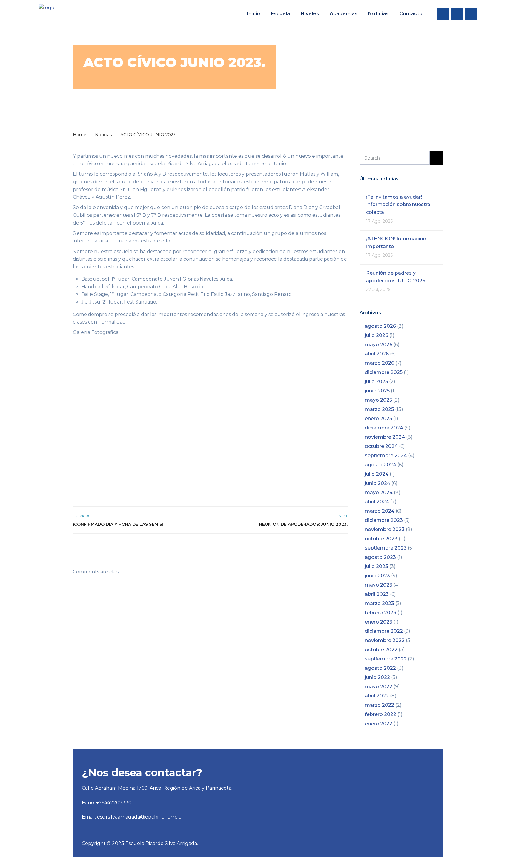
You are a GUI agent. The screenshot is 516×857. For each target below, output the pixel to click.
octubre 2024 (381, 446)
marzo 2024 (379, 511)
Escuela (280, 13)
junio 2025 (377, 391)
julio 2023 (376, 566)
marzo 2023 (379, 603)
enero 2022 (378, 723)
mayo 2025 (378, 400)
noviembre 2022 (385, 640)
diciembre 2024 (384, 428)
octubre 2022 (381, 649)
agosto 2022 (380, 668)
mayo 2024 (379, 492)
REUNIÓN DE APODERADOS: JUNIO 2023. (303, 524)
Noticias (378, 13)
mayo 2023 (378, 585)
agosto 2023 (380, 557)
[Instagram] (457, 14)
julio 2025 (376, 381)
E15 (168, 98)
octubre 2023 (381, 539)
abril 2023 (377, 594)
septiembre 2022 (386, 659)
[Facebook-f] (443, 14)
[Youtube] (471, 14)
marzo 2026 (379, 363)
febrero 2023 (380, 612)
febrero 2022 (380, 714)
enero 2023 (378, 622)
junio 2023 (377, 575)
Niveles (310, 13)
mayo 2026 (378, 344)
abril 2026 (377, 354)
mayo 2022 (378, 686)
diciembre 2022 (384, 631)
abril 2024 (377, 502)
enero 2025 (378, 418)
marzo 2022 (379, 705)
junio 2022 (377, 677)
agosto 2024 (380, 465)
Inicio (253, 13)
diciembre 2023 (384, 520)
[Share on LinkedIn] (343, 546)
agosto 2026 (380, 326)
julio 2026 (376, 335)
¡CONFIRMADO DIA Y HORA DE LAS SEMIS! (118, 524)
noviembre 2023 (385, 529)
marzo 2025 (379, 409)
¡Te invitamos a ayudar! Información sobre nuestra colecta (398, 204)
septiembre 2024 (386, 455)
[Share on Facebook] (324, 546)
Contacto (411, 13)
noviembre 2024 (385, 437)
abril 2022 (377, 696)
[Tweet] (330, 546)
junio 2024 (377, 483)
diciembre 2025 (384, 372)
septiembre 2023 (386, 548)
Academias (343, 13)
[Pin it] (337, 546)
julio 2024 (376, 474)
